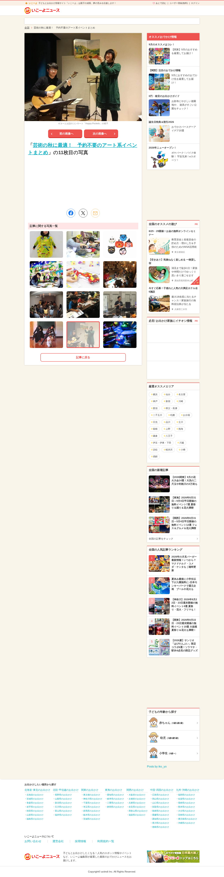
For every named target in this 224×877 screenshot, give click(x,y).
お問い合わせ (32, 841)
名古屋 (181, 394)
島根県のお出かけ (160, 811)
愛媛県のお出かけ (160, 815)
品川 (168, 422)
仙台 (168, 394)
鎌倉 (155, 436)
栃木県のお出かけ (91, 815)
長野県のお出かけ (63, 795)
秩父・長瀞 (171, 408)
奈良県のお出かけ (137, 807)
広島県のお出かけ (160, 795)
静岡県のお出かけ (115, 807)
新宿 (168, 401)
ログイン (195, 3)
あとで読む (161, 3)
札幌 (172, 415)
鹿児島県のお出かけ (187, 819)
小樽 (183, 449)
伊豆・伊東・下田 (162, 442)
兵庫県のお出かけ (137, 803)
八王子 (169, 436)
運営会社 (58, 841)
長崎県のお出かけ (186, 803)
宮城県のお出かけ (35, 799)
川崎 (180, 401)
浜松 (155, 449)
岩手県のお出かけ (35, 807)
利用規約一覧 (105, 841)
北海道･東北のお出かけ (37, 789)
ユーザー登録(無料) (179, 3)
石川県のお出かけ (63, 807)
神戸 (155, 401)
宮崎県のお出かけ (186, 815)
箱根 (155, 429)
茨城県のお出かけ (91, 819)
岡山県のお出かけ (160, 799)
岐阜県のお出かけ (115, 799)
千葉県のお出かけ (91, 803)
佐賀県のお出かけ (186, 799)
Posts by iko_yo (157, 766)
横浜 (155, 394)
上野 (168, 429)
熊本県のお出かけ (186, 807)
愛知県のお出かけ (115, 795)
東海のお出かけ (113, 789)
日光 (155, 422)
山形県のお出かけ (35, 815)
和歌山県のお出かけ (138, 811)
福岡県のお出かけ (186, 795)
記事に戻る (83, 357)
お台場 (186, 415)
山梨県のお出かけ (63, 799)
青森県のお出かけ (35, 803)
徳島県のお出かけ (160, 827)
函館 (155, 456)
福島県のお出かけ (35, 819)
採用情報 (80, 841)
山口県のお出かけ (160, 803)
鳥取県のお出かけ (160, 807)
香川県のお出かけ (160, 823)
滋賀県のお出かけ (137, 815)
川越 (181, 442)
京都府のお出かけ (137, 799)
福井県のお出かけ (63, 815)
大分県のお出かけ (186, 811)
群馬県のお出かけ (91, 811)
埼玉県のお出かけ (91, 807)
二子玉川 (157, 415)
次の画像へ (100, 133)
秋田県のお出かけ (35, 811)
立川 (180, 422)
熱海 (180, 429)
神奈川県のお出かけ (92, 799)
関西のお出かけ (135, 789)
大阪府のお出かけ (137, 795)
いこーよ (33, 3)
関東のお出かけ (89, 789)
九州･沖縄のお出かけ (187, 789)
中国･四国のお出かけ (161, 789)
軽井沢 (169, 449)
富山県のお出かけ (63, 811)
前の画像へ (66, 133)
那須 (155, 408)
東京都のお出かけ (91, 795)
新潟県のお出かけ (63, 803)
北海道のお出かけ (35, 795)
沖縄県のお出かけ (186, 823)
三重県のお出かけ (115, 803)
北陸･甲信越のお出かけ (66, 789)
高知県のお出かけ (160, 819)
